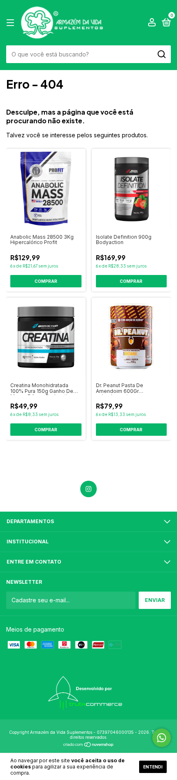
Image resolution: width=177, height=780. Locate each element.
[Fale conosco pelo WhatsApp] (161, 737)
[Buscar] (161, 54)
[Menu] (11, 23)
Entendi (153, 766)
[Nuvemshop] (88, 745)
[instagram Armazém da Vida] (88, 489)
